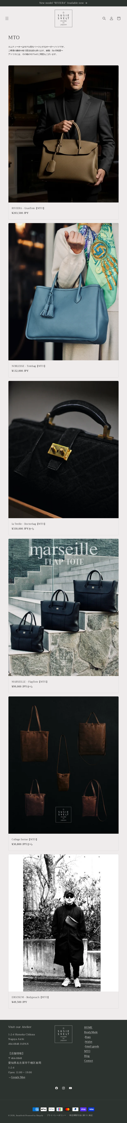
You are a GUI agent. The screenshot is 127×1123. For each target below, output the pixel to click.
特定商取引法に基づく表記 (81, 1115)
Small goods (92, 1046)
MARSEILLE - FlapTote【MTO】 (30, 681)
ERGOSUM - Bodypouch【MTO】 (31, 997)
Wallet (88, 1041)
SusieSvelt (20, 1115)
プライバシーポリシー (56, 1115)
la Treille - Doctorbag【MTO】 (29, 523)
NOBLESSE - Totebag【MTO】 (29, 366)
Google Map (18, 1077)
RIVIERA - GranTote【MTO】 (28, 208)
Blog (87, 1055)
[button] (7, 18)
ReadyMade (91, 1032)
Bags (88, 1037)
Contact (88, 1060)
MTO (87, 1051)
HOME (88, 1027)
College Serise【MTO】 (25, 839)
